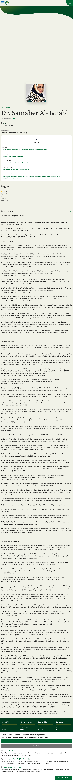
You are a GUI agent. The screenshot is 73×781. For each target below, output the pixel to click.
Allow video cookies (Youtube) (13, 767)
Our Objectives (6, 730)
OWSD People (24, 727)
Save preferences (63, 777)
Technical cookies (9, 750)
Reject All (36, 745)
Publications (8, 211)
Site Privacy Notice (41, 737)
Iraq (4, 123)
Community (59, 730)
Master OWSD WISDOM (45, 727)
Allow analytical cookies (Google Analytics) (17, 759)
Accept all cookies (36, 741)
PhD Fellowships (42, 730)
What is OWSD (6, 727)
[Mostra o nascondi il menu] (69, 3)
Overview (58, 727)
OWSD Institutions (25, 730)
